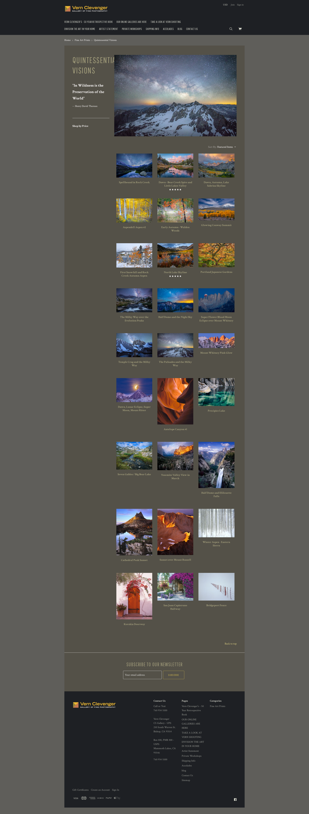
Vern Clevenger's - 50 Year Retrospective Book (88, 21)
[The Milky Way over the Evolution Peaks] (134, 300)
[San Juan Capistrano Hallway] (175, 586)
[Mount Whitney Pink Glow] (216, 341)
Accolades (168, 28)
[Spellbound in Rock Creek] (134, 165)
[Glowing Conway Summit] (216, 209)
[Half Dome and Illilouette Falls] (216, 464)
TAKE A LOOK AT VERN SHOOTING (166, 21)
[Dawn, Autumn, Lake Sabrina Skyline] (216, 165)
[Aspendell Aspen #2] (134, 210)
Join (233, 4)
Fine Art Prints (217, 706)
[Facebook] (235, 799)
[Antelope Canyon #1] (175, 401)
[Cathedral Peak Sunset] (134, 532)
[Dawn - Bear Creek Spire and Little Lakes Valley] (175, 165)
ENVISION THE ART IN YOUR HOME (79, 28)
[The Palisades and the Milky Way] (175, 345)
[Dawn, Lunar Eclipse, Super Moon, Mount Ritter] (134, 390)
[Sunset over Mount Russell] (175, 531)
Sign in (240, 4)
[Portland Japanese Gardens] (216, 255)
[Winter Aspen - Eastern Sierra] (216, 523)
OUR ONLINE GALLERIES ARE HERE (132, 21)
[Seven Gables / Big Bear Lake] (134, 455)
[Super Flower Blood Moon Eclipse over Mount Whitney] (216, 300)
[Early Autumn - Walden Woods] (175, 210)
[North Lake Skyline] (175, 255)
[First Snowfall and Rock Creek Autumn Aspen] (134, 255)
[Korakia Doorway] (134, 596)
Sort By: (212, 147)
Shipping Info (152, 28)
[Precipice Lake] (216, 392)
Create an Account (100, 790)
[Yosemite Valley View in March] (175, 456)
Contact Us (192, 28)
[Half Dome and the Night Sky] (175, 300)
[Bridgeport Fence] (216, 586)
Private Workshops (132, 28)
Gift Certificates (80, 790)
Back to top (231, 643)
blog (180, 28)
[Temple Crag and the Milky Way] (134, 345)
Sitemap (186, 780)
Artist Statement (108, 28)
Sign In (115, 790)
